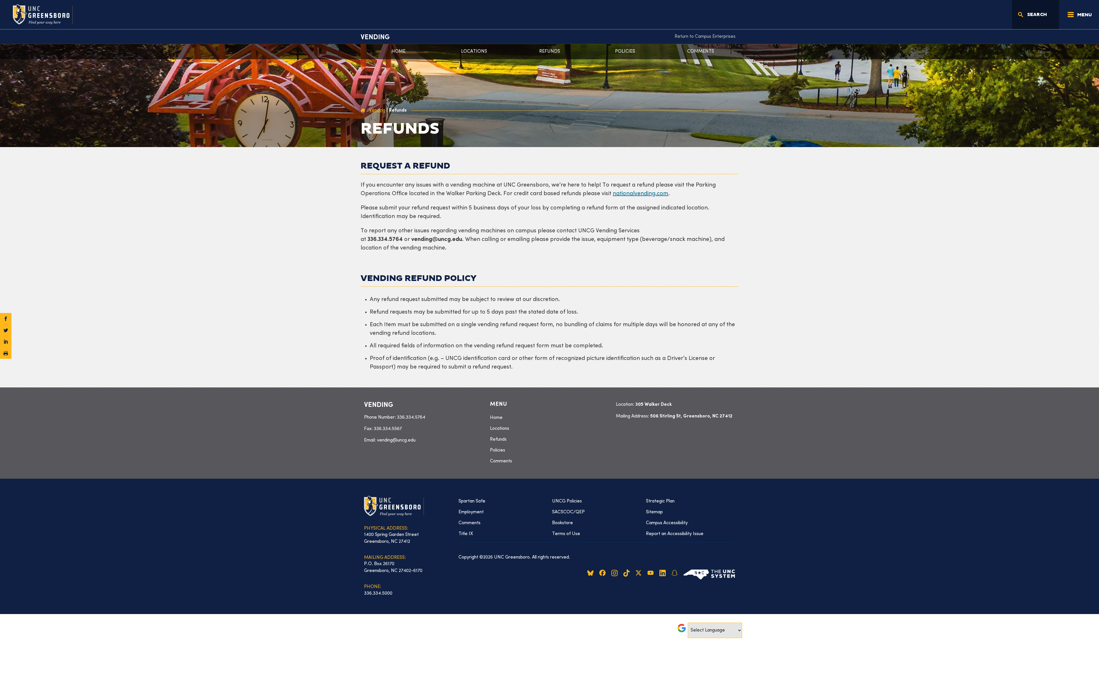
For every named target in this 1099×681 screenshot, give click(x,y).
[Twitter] (5, 330)
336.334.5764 (411, 417)
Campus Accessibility (667, 523)
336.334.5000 (378, 593)
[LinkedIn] (5, 341)
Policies (625, 51)
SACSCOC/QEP (568, 512)
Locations (474, 51)
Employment (471, 512)
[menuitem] (705, 36)
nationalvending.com (640, 194)
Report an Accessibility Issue (674, 534)
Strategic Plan (660, 501)
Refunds (549, 51)
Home (399, 51)
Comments (700, 51)
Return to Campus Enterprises (705, 36)
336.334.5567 (388, 429)
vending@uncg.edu (396, 440)
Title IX (465, 534)
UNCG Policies (567, 501)
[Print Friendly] (5, 353)
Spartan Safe (471, 501)
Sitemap (654, 512)
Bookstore (562, 523)
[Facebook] (5, 318)
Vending (375, 37)
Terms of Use (566, 534)
